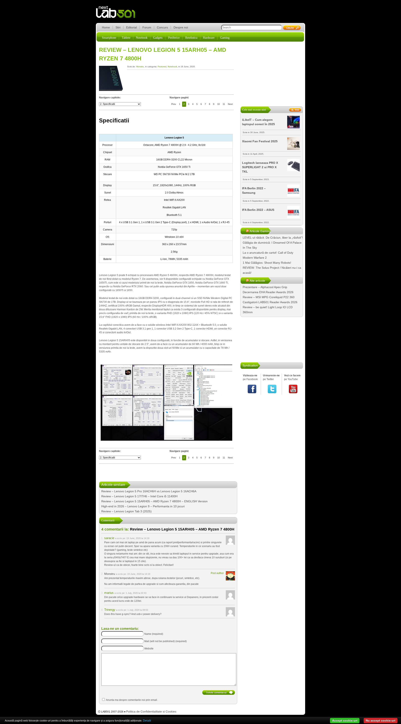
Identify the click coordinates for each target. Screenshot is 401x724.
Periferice (174, 37)
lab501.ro (118, 14)
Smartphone (109, 37)
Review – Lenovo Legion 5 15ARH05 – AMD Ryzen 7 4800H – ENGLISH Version (154, 501)
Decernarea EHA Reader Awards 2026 (268, 292)
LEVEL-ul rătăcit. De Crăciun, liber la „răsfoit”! (273, 237)
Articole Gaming (260, 231)
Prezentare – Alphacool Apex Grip (265, 287)
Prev (173, 104)
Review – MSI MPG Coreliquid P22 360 (268, 297)
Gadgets (157, 37)
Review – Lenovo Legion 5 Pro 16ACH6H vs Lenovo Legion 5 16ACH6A (148, 491)
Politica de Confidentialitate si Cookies (151, 711)
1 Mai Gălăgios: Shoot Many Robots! (267, 262)
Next (230, 104)
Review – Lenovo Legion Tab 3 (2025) (126, 511)
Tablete (126, 37)
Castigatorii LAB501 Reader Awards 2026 (270, 302)
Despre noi (181, 27)
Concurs (162, 27)
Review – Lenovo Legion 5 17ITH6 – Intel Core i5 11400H (139, 496)
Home (106, 27)
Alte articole (257, 280)
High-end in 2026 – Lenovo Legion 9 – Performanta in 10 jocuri (143, 506)
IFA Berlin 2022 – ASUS (258, 209)
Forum (146, 27)
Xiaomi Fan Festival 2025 (260, 141)
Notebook (141, 37)
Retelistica (191, 37)
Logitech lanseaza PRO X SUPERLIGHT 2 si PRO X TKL (260, 167)
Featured (162, 66)
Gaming (225, 37)
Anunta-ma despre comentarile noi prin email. (132, 700)
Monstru (140, 66)
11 (224, 104)
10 (218, 104)
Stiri (118, 27)
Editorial (131, 27)
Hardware (208, 37)
